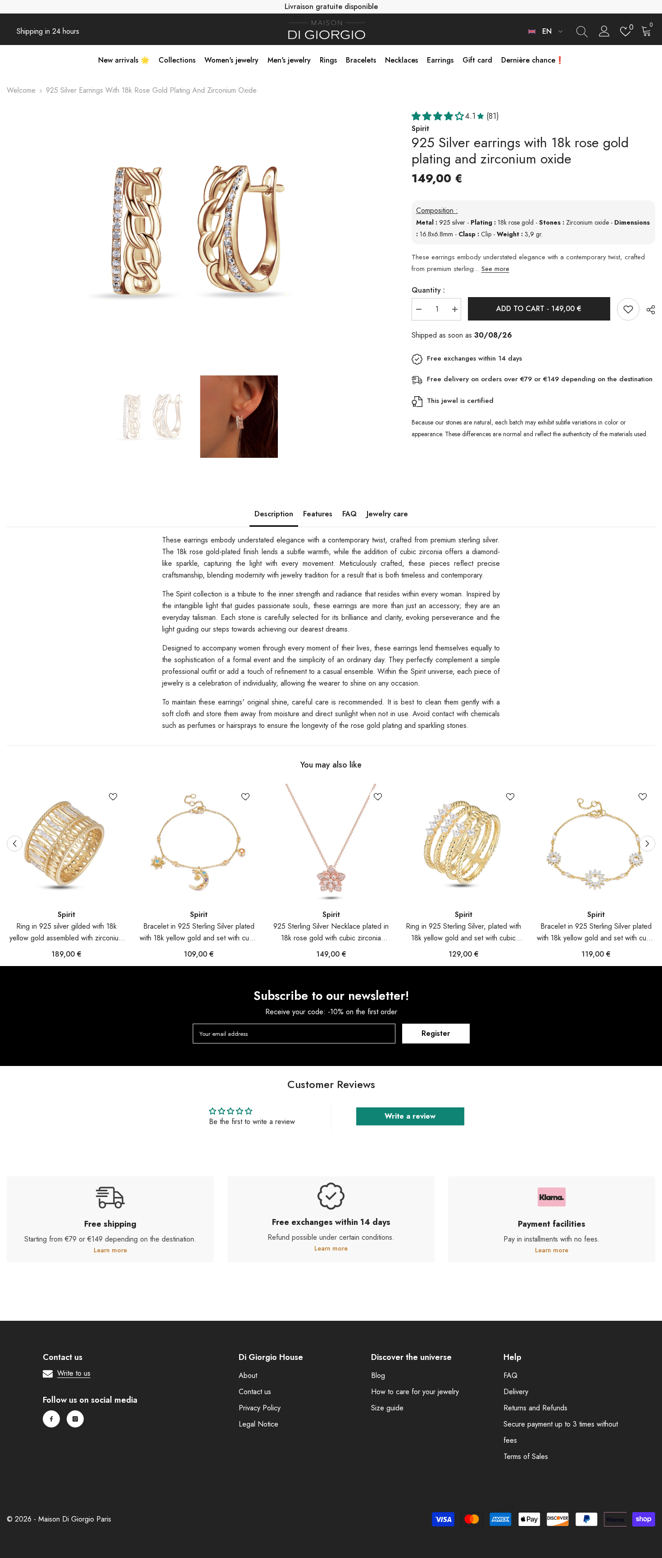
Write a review (410, 1116)
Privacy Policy (260, 1408)
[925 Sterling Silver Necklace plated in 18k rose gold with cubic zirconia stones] (331, 843)
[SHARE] (647, 310)
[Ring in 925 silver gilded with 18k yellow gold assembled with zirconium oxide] (66, 843)
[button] (15, 843)
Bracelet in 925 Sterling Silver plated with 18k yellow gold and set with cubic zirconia (199, 932)
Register (436, 1033)
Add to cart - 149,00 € (538, 308)
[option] (196, 230)
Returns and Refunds (535, 1408)
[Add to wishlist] (628, 309)
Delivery (515, 1391)
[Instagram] (75, 1418)
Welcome (21, 90)
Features (317, 514)
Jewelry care (387, 514)
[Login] (604, 31)
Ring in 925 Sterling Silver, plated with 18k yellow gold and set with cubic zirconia (463, 932)
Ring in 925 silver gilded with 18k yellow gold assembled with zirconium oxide (66, 932)
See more (495, 269)
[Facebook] (51, 1418)
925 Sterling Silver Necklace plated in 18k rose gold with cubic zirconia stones (331, 932)
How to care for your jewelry (415, 1391)
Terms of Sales (525, 1456)
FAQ (349, 514)
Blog (378, 1375)
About (248, 1375)
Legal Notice (258, 1424)
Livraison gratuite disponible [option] (331, 6)
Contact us (255, 1391)
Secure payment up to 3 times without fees (560, 1432)
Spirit (66, 914)
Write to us (74, 1373)
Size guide (387, 1408)
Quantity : (428, 290)
